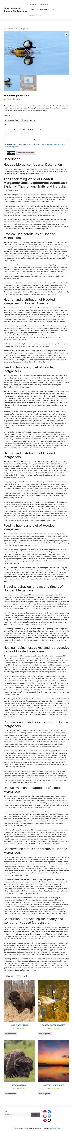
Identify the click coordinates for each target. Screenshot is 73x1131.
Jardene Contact (35, 15)
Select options (10, 1034)
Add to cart (36, 140)
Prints (32, 4)
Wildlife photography (11, 147)
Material (7, 115)
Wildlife (11, 29)
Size (5, 125)
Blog (54, 10)
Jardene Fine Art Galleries (38, 10)
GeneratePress (55, 1128)
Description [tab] (11, 153)
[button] (66, 34)
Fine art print (40, 144)
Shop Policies (44, 4)
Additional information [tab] (26, 153)
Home (5, 29)
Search (6, 1111)
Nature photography (52, 144)
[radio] (9, 120)
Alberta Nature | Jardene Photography (15, 9)
